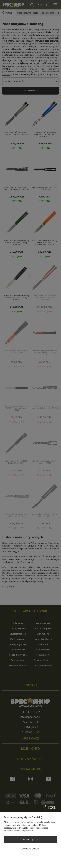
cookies (34, 825)
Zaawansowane (30, 848)
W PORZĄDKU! (30, 839)
